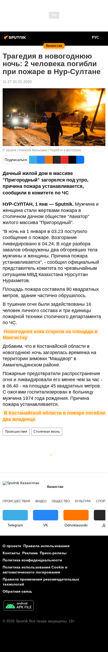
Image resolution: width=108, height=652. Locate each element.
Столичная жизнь (47, 431)
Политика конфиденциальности (32, 560)
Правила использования (46, 546)
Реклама (30, 553)
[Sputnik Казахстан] (16, 39)
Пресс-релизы (53, 553)
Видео (40, 501)
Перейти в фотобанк (65, 150)
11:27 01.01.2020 (17, 82)
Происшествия (16, 431)
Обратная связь (17, 591)
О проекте (12, 546)
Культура (83, 501)
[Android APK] (18, 606)
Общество (61, 501)
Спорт (101, 501)
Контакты (11, 553)
